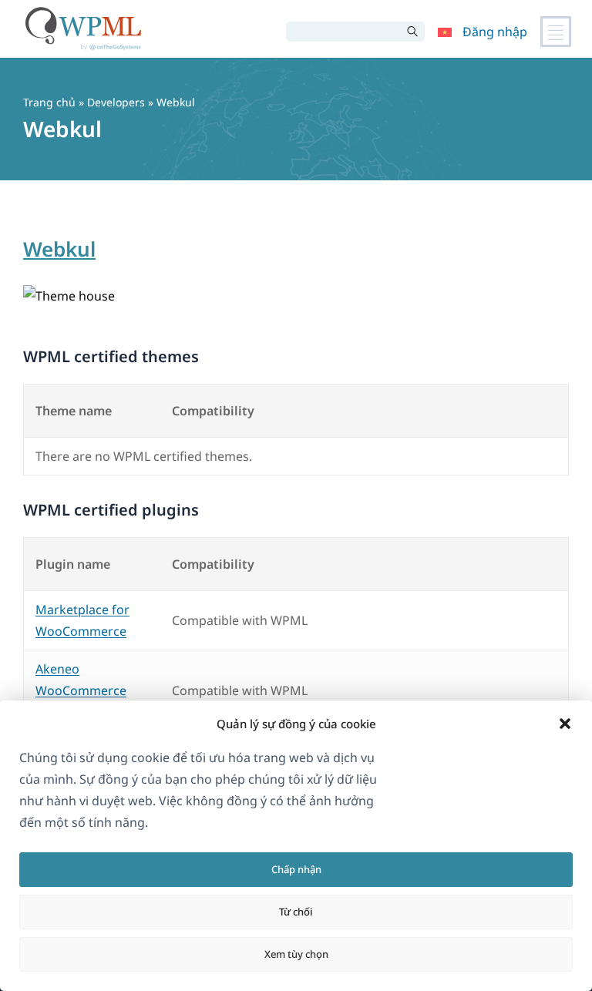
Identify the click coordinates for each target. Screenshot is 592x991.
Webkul (59, 249)
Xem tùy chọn (296, 954)
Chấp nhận (296, 869)
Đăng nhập (494, 31)
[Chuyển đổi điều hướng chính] (555, 31)
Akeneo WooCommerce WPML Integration (88, 690)
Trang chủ (49, 102)
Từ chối (296, 912)
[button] (565, 723)
